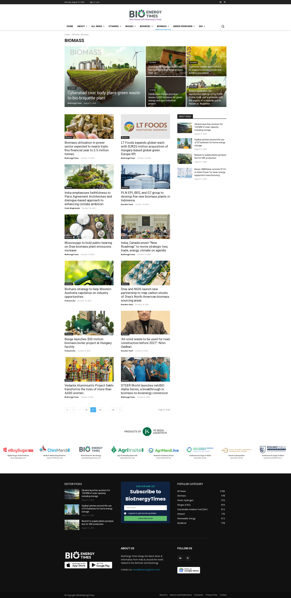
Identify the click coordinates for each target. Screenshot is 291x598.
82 (113, 409)
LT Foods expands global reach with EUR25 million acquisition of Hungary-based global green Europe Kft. (144, 148)
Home (67, 34)
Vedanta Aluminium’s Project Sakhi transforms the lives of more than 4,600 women (89, 389)
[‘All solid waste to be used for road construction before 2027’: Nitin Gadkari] (145, 323)
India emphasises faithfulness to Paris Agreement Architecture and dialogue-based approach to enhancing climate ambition (88, 198)
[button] (222, 26)
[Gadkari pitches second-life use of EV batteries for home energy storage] (184, 143)
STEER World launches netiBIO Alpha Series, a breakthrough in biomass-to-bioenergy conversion (144, 389)
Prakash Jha (70, 301)
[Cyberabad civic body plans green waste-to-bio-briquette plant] (105, 76)
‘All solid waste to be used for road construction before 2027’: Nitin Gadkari (145, 343)
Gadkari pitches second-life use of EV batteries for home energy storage (209, 142)
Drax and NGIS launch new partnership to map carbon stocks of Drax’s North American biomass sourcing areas (145, 294)
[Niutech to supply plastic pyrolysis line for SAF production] (184, 159)
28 (100, 409)
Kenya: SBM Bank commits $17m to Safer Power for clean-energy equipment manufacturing (210, 172)
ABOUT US (127, 548)
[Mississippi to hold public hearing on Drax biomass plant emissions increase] (89, 226)
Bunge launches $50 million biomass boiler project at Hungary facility (88, 343)
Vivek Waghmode (72, 208)
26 (86, 409)
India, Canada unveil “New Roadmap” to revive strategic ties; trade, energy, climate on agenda (144, 246)
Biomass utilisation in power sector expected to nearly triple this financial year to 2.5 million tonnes (87, 148)
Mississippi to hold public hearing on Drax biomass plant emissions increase (88, 246)
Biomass (72, 88)
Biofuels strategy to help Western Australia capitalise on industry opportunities (88, 292)
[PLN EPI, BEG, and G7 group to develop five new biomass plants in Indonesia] (145, 176)
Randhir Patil (127, 204)
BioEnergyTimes (72, 158)
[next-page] (120, 409)
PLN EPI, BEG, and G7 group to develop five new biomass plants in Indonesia (145, 196)
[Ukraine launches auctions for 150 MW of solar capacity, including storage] (184, 128)
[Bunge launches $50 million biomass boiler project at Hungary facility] (89, 323)
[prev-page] (67, 409)
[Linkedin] (220, 2)
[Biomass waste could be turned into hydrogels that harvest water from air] (166, 61)
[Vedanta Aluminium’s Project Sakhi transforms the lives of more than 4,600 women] (89, 369)
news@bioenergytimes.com (146, 569)
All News (75, 34)
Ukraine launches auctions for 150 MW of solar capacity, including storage (208, 127)
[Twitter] (224, 2)
